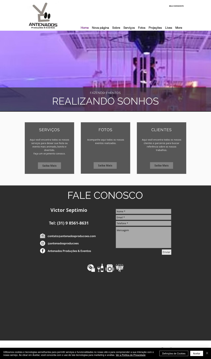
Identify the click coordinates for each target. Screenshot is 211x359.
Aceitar (196, 353)
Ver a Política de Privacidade (131, 355)
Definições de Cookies (173, 353)
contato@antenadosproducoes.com (72, 236)
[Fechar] (207, 353)
